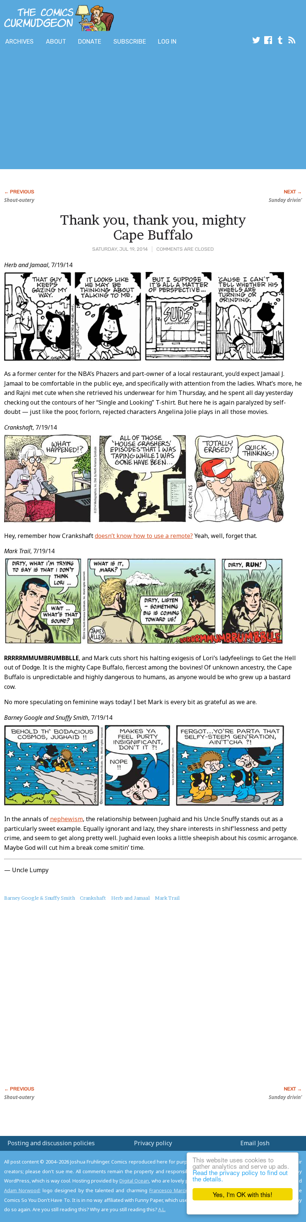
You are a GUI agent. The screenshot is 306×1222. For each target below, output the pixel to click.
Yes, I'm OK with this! (242, 1194)
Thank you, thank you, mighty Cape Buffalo (153, 227)
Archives (19, 41)
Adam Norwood (22, 1190)
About (56, 41)
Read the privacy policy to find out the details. (240, 1175)
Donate (89, 41)
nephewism (66, 819)
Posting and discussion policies (51, 1143)
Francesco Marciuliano (174, 1190)
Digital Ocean (134, 1180)
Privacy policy (153, 1143)
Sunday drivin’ (285, 200)
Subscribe (129, 41)
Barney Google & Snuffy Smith (39, 898)
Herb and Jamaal (130, 898)
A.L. (162, 1209)
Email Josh (254, 1143)
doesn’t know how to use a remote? (144, 536)
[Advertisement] (136, 109)
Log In (167, 41)
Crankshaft (93, 898)
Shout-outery (19, 200)
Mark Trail (167, 898)
